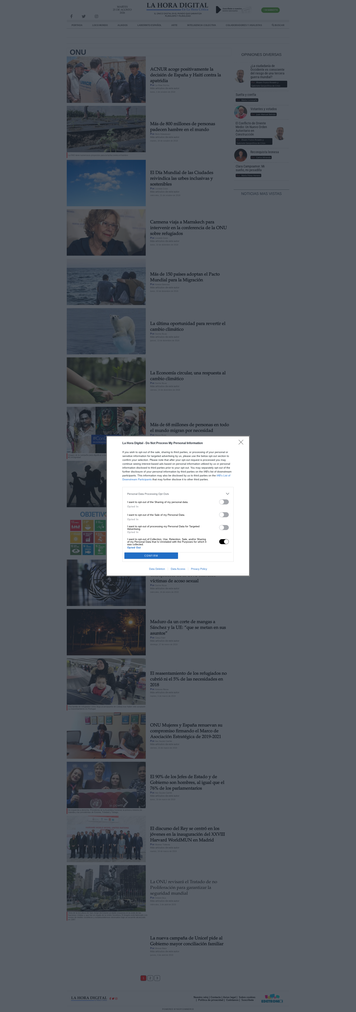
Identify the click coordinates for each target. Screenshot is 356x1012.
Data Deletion (157, 568)
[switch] (224, 501)
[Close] (242, 443)
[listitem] (178, 494)
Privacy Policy (199, 568)
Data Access (178, 568)
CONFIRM (151, 555)
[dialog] (178, 506)
